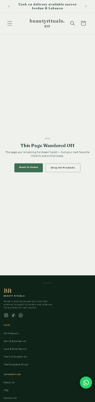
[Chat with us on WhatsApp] (86, 382)
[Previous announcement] (9, 6)
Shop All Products (63, 167)
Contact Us (10, 398)
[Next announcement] (86, 6)
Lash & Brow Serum (15, 349)
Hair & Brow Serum (15, 341)
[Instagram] (6, 315)
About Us (9, 382)
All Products (11, 333)
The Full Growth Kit (15, 357)
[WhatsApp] (20, 315)
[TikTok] (13, 315)
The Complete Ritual (16, 364)
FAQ (6, 390)
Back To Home (28, 167)
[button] (9, 23)
